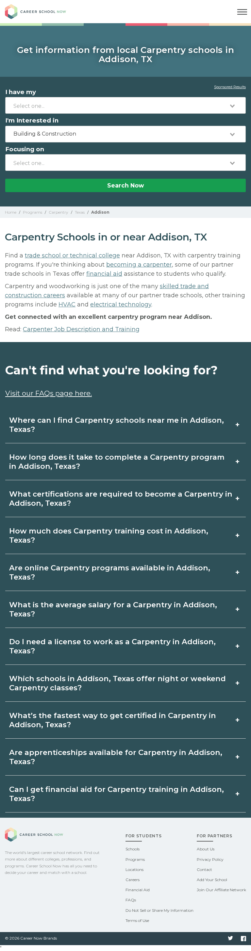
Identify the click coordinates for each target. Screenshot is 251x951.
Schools (133, 848)
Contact (204, 869)
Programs (135, 859)
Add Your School (212, 879)
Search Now (125, 185)
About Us (205, 848)
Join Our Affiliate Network (221, 889)
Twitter (230, 938)
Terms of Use (137, 920)
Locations (134, 869)
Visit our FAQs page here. (48, 393)
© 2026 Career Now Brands (31, 938)
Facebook (243, 938)
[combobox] (125, 105)
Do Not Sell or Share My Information (159, 910)
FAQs (131, 899)
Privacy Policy (210, 859)
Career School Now (41, 11)
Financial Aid (138, 889)
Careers (133, 879)
